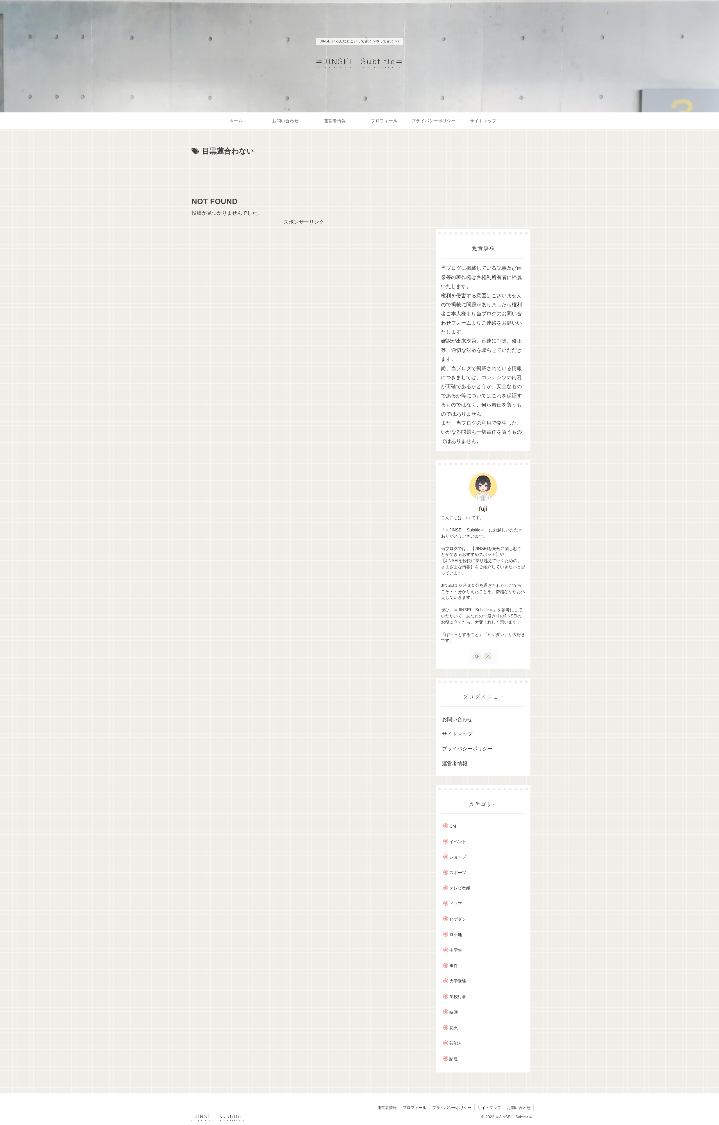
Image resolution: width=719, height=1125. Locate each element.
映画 (453, 1012)
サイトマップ (457, 734)
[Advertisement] (304, 173)
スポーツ (457, 872)
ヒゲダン (457, 919)
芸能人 (455, 1043)
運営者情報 (454, 763)
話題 (453, 1058)
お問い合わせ (457, 719)
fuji (483, 509)
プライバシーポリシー (467, 748)
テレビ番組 (459, 888)
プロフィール (414, 1107)
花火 (453, 1027)
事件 (453, 965)
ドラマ (455, 903)
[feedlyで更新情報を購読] (476, 656)
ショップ (457, 857)
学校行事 (457, 996)
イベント (457, 841)
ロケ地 (455, 934)
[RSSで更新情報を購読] (487, 656)
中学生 (455, 950)
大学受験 (457, 981)
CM (452, 826)
